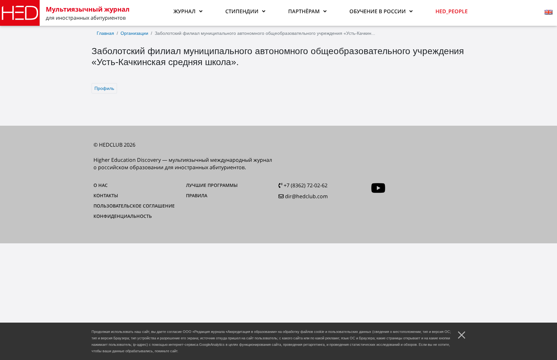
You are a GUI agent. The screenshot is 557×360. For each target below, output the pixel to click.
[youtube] (378, 188)
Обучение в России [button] (377, 11)
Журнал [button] (184, 11)
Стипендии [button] (242, 11)
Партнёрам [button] (304, 11)
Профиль (104, 88)
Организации (134, 33)
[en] (549, 13)
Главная (105, 33)
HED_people (451, 11)
